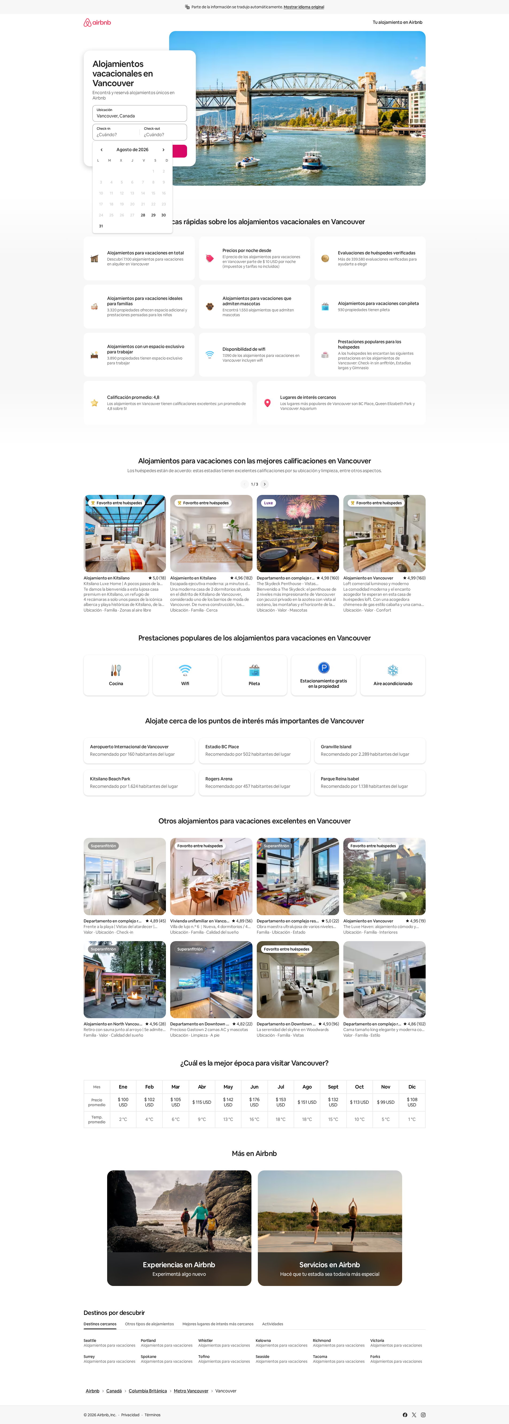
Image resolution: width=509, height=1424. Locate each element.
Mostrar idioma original (304, 7)
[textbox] (116, 134)
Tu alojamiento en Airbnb (397, 22)
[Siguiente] (264, 484)
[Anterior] (244, 484)
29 (153, 215)
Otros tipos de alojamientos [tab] (149, 1324)
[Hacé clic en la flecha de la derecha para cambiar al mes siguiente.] (163, 149)
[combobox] (140, 116)
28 (143, 215)
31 (101, 226)
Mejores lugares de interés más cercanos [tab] (218, 1324)
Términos (153, 1414)
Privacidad (130, 1414)
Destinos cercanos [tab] (100, 1324)
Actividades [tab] (272, 1324)
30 (163, 215)
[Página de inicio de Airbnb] (97, 22)
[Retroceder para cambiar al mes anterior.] (101, 149)
